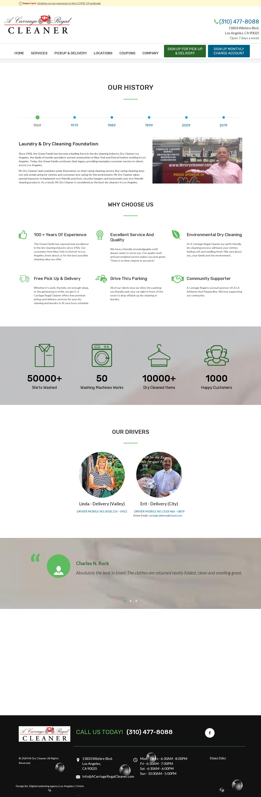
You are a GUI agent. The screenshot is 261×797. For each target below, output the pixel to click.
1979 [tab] (74, 125)
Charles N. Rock (92, 563)
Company (150, 53)
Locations (103, 53)
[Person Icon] (58, 566)
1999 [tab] (149, 125)
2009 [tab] (186, 125)
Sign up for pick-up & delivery (185, 51)
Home (19, 53)
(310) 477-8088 (239, 21)
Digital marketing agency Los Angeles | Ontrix (56, 786)
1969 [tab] (37, 125)
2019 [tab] (223, 125)
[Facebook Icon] (210, 733)
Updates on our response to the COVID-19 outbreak (69, 3)
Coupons (127, 53)
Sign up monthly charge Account (229, 51)
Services (39, 53)
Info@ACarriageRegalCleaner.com (108, 776)
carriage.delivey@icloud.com (165, 515)
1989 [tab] (112, 125)
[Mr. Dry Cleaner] (38, 24)
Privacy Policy (218, 757)
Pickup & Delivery (70, 53)
